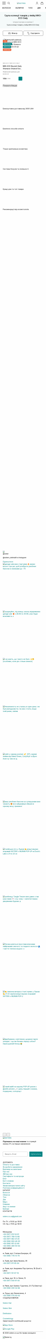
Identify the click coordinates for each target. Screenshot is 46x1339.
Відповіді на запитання (12, 1169)
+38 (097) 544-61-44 (11, 1281)
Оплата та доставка (11, 1165)
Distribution (7, 1313)
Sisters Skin (7, 1308)
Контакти (6, 1183)
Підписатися (8, 562)
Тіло (4, 1197)
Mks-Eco (6, 63)
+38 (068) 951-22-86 (11, 1243)
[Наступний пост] (8, 1134)
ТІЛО (30, 8)
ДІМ (39, 8)
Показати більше (10, 86)
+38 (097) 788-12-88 (11, 1237)
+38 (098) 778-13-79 (11, 1256)
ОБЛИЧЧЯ (19, 8)
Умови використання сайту (14, 1186)
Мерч (5, 1202)
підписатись (36, 1154)
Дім (4, 1200)
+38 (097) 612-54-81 (11, 1234)
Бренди (6, 1209)
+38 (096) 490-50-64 (11, 1246)
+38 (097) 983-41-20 (11, 1239)
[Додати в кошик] (20, 79)
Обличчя (6, 1195)
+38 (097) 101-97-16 (11, 1273)
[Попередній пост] (4, 1134)
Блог (5, 1179)
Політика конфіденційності (14, 1188)
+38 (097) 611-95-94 (11, 1263)
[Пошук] (8, 3)
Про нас (6, 1172)
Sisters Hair (7, 1303)
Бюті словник (8, 1181)
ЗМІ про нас (7, 1174)
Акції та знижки (9, 1207)
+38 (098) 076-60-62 (11, 1295)
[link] (42, 3)
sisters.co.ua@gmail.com (12, 1216)
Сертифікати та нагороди (13, 1176)
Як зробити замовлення (12, 1167)
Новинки (6, 1204)
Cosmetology (8, 1319)
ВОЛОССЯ (6, 8)
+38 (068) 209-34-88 (11, 1288)
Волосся (6, 1193)
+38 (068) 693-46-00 (11, 1241)
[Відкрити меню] (4, 3)
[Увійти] (37, 3)
